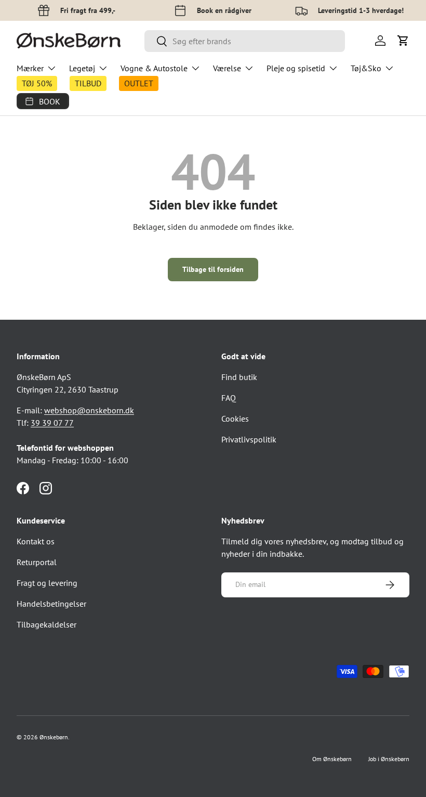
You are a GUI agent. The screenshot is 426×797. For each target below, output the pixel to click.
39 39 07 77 (52, 422)
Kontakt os (36, 541)
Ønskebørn (53, 737)
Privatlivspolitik (248, 439)
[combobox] (244, 41)
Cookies (235, 418)
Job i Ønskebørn (388, 759)
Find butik (239, 377)
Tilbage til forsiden (213, 269)
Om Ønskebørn (332, 759)
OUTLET (138, 83)
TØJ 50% (37, 83)
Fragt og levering (47, 583)
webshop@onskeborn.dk (89, 410)
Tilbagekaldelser (46, 624)
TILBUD (88, 83)
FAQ (228, 398)
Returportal (37, 562)
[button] (403, 40)
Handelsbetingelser (51, 603)
